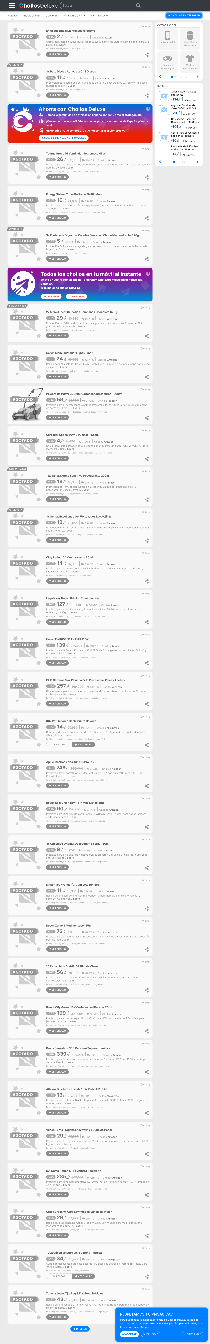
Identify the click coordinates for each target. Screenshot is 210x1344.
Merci (74, 330)
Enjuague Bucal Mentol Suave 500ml (70, 30)
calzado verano (97, 1230)
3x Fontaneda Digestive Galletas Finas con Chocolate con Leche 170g (92, 235)
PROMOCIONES (32, 15)
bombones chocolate (87, 330)
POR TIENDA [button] (98, 15)
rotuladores (71, 739)
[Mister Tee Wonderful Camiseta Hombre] (27, 895)
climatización (95, 172)
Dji (73, 1189)
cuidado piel (74, 575)
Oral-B (66, 984)
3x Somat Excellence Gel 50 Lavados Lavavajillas (78, 516)
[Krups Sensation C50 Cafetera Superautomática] (27, 1058)
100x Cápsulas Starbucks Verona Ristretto (74, 1252)
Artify (104, 739)
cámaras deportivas (83, 1189)
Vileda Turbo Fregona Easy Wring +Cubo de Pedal (79, 1129)
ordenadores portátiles (97, 780)
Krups (72, 1066)
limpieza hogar (75, 90)
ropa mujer (103, 1312)
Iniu (95, 453)
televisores (84, 657)
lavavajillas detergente (93, 535)
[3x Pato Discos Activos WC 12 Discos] (27, 82)
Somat (66, 535)
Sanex (66, 494)
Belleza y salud (55, 49)
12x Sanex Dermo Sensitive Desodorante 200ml (78, 475)
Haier (93, 657)
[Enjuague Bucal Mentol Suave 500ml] (27, 41)
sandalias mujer (83, 1230)
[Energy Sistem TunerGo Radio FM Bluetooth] (27, 205)
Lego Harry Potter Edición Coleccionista (72, 598)
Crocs (72, 1230)
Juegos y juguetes (56, 616)
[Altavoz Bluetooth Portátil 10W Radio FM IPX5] (27, 1099)
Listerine (67, 49)
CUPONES (52, 15)
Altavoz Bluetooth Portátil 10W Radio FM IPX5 (76, 1089)
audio (87, 212)
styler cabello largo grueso (95, 698)
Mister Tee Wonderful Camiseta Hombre (73, 884)
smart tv (75, 657)
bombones (65, 330)
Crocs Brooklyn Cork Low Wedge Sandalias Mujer (79, 1211)
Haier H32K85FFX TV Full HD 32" (67, 639)
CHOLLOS (81, 1329)
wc (83, 90)
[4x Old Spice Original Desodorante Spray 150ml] (27, 854)
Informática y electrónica (59, 212)
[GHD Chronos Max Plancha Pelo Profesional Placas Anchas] (27, 690)
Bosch (73, 821)
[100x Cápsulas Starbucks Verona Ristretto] (27, 1263)
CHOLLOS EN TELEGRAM (185, 15)
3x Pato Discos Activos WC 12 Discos (71, 71)
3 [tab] (184, 162)
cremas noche (86, 575)
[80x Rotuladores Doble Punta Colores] (27, 731)
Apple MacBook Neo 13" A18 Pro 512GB (72, 762)
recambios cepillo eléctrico (81, 984)
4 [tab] (186, 77)
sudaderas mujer (90, 1312)
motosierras (100, 821)
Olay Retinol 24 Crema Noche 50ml (69, 557)
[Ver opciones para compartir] (147, 55)
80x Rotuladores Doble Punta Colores (71, 721)
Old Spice (67, 862)
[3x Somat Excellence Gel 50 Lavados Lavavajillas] (27, 527)
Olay (65, 575)
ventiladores (83, 172)
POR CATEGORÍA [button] (73, 15)
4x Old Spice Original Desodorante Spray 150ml (77, 843)
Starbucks (84, 1271)
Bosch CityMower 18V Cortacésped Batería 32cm (79, 1007)
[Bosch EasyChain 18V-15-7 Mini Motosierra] (27, 813)
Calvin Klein (75, 371)
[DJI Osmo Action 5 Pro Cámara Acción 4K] (27, 1181)
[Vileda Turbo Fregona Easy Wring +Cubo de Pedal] (27, 1140)
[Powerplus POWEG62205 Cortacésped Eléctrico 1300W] (27, 404)
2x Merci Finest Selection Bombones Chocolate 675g (81, 312)
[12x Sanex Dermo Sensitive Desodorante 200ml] (27, 486)
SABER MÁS (193, 1334)
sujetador (85, 371)
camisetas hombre (77, 903)
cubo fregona (91, 1148)
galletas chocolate (69, 253)
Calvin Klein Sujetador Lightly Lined (69, 353)
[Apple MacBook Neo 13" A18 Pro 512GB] (27, 772)
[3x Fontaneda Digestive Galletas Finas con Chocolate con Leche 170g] (27, 246)
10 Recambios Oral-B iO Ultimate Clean (72, 966)
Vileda (73, 1148)
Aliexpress (113, 727)
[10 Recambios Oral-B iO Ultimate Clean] (27, 977)
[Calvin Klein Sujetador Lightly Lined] (27, 363)
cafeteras (81, 1066)
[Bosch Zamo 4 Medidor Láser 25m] (27, 936)
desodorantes (76, 494)
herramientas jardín (91, 412)
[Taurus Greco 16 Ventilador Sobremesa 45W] (27, 164)
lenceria (94, 371)
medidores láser (105, 944)
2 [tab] (177, 77)
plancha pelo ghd (75, 698)
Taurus (73, 172)
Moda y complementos (58, 371)
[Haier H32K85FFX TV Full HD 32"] (27, 650)
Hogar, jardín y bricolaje (59, 172)
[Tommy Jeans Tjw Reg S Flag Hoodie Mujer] (27, 1304)
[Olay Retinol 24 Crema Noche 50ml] (27, 568)
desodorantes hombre (82, 862)
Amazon (107, 37)
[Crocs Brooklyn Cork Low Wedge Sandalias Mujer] (27, 1222)
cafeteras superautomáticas (98, 1066)
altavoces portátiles (98, 1107)
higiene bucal (100, 984)
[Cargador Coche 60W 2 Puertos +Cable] (27, 445)
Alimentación (54, 253)
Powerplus (104, 412)
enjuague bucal (78, 49)
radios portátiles (98, 212)
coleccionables (98, 616)
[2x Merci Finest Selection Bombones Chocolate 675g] (27, 322)
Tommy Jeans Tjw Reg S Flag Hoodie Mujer (74, 1293)
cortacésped (75, 412)
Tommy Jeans (76, 1312)
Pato (65, 90)
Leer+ (63, 44)
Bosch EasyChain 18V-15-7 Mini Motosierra (75, 802)
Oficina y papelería (57, 739)
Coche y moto (78, 453)
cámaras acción (100, 1189)
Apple (74, 780)
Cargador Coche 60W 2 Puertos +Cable (72, 434)
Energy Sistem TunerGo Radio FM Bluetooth (75, 194)
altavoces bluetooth (80, 1107)
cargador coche (105, 453)
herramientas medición (87, 944)
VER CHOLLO (58, 54)
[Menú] (12, 5)
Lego (68, 616)
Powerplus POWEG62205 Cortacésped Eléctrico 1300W (84, 393)
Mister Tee (91, 903)
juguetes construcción (81, 616)
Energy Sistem (78, 212)
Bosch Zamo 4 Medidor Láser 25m (68, 925)
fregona (80, 1148)
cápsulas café (73, 1271)
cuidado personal (90, 494)
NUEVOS (13, 15)
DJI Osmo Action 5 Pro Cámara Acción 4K (73, 1170)
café (63, 1271)
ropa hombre (102, 903)
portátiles (82, 780)
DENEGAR (152, 1334)
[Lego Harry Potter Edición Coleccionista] (27, 609)
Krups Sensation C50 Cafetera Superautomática (78, 1048)
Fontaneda (83, 253)
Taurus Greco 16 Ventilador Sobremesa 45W (76, 153)
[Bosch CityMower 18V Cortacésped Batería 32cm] (27, 1018)
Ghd (65, 698)
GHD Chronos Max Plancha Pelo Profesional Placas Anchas (85, 680)
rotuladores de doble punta (88, 739)
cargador (89, 453)
